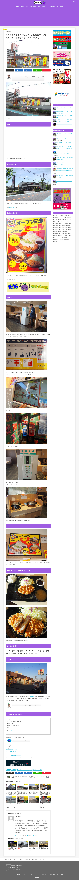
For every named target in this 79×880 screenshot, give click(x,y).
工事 (61, 233)
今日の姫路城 (62, 225)
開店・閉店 (14, 769)
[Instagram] (23, 835)
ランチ (61, 223)
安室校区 (55, 231)
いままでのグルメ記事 (11, 751)
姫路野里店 (32, 696)
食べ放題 (40, 769)
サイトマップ (8, 864)
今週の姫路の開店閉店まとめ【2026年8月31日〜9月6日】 (64, 112)
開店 (62, 237)
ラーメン (66, 223)
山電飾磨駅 (56, 233)
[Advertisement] (39, 17)
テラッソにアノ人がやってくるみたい (64, 107)
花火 (54, 237)
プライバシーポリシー (10, 870)
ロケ (70, 223)
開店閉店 (18, 6)
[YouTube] (29, 835)
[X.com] (17, 835)
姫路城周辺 (56, 229)
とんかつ (5, 29)
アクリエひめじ (68, 217)
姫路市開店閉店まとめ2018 (12, 749)
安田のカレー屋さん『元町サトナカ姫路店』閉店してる (64, 176)
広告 (57, 6)
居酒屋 (60, 231)
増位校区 (68, 225)
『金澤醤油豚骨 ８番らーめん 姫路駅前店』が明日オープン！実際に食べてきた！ (63, 170)
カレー (65, 219)
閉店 (58, 237)
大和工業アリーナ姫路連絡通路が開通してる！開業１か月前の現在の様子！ (64, 120)
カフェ (60, 219)
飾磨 (66, 237)
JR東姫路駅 (61, 215)
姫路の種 (37, 877)
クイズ (34, 6)
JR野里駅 (67, 215)
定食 (31, 769)
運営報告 (61, 6)
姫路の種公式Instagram (16, 755)
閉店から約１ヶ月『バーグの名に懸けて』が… (64, 182)
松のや (35, 769)
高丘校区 (55, 241)
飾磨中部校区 (56, 239)
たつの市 (62, 217)
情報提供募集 (52, 6)
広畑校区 (65, 233)
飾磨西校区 (67, 239)
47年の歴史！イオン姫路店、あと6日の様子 (64, 116)
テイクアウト (67, 221)
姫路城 (70, 227)
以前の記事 (11, 207)
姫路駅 (70, 229)
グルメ (27, 6)
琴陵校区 (60, 235)
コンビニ (55, 221)
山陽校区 (65, 231)
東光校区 (55, 235)
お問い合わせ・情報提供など (12, 867)
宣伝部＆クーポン (44, 6)
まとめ (38, 6)
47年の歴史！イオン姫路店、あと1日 (64, 124)
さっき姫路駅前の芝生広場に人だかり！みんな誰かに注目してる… (64, 158)
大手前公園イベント (63, 227)
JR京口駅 (55, 215)
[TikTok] (35, 835)
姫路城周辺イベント (63, 229)
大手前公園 (56, 227)
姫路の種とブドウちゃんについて (13, 869)
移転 (70, 235)
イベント (22, 6)
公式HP (10, 730)
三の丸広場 (56, 225)
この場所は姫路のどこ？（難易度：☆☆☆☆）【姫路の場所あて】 (63, 153)
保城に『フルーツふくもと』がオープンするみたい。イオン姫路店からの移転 (64, 147)
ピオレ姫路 (56, 223)
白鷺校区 (66, 235)
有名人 (70, 233)
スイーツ (60, 221)
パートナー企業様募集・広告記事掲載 (14, 865)
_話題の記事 (56, 217)
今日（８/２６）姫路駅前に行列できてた (64, 138)
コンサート (70, 219)
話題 (31, 6)
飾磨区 (62, 239)
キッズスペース (20, 769)
